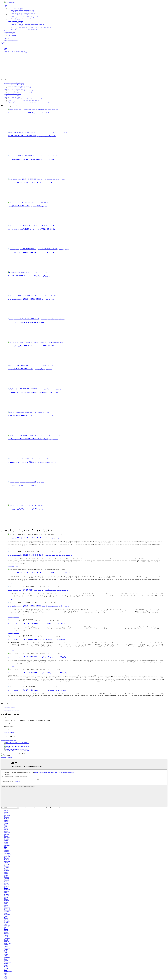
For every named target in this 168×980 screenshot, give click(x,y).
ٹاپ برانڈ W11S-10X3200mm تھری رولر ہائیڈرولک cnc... (30, 369)
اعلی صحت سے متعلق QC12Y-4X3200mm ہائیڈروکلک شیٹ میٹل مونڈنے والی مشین (39, 672)
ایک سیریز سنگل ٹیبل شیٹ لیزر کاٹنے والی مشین (28, 24)
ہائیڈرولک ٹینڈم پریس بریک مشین (23, 13)
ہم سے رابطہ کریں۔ (11, 40)
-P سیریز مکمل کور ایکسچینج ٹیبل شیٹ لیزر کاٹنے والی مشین (32, 27)
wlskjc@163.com (9, 732)
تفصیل (10, 548)
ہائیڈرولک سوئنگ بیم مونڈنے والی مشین (25, 17)
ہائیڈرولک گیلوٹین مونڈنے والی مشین (25, 16)
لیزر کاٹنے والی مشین (16, 22)
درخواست (7, 30)
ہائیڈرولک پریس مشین (15, 21)
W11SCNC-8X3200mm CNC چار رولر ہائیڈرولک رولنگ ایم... (31, 415)
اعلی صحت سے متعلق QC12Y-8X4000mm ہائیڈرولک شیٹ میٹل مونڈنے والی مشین (38, 639)
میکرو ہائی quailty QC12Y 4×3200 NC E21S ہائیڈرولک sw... (31, 299)
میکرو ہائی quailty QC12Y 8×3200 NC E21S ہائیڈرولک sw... (31, 182)
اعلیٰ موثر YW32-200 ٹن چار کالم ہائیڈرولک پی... (27, 206)
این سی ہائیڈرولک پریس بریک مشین (23, 11)
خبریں (6, 36)
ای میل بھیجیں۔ (6, 757)
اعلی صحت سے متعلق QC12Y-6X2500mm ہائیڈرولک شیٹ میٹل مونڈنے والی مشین (38, 590)
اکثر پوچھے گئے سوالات (12, 38)
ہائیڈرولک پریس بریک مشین (17, 8)
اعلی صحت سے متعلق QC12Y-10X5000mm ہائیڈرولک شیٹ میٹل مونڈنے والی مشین (39, 623)
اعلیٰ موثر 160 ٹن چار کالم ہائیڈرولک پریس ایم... (27, 509)
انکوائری (15, 548)
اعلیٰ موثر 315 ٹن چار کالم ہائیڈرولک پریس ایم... (27, 485)
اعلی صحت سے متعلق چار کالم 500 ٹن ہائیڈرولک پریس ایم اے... (32, 462)
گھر (5, 5)
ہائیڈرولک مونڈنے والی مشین (18, 14)
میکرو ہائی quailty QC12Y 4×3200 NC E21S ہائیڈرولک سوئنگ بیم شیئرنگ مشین (38, 537)
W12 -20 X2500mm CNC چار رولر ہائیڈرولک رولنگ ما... (30, 276)
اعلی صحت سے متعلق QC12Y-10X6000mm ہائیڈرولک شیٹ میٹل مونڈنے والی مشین (39, 690)
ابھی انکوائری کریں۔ (8, 740)
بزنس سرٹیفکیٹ (13, 33)
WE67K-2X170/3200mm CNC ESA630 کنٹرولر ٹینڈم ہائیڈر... (32, 136)
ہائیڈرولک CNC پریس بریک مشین (22, 10)
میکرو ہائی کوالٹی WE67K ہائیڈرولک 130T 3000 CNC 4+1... (31, 345)
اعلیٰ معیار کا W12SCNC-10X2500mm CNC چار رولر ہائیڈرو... (33, 392)
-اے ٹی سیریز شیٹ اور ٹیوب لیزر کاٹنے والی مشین (28, 25)
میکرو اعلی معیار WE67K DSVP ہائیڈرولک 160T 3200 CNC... (32, 252)
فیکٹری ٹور (12, 35)
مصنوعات (7, 6)
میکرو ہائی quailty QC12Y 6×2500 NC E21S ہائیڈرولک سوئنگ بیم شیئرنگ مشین (38, 606)
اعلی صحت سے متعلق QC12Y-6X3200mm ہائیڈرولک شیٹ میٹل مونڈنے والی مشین (38, 657)
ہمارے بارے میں (9, 32)
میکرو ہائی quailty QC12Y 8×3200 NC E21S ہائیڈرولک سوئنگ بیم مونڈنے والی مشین (41, 572)
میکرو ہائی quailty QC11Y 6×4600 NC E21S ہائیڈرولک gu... (31, 159)
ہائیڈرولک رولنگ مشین (16, 19)
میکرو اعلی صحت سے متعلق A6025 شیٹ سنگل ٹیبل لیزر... (29, 112)
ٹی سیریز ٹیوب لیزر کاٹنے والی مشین (24, 29)
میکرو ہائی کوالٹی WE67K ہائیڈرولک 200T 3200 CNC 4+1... (31, 229)
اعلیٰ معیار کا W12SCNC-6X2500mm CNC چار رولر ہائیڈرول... (33, 439)
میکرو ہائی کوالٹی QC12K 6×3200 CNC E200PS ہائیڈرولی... (32, 322)
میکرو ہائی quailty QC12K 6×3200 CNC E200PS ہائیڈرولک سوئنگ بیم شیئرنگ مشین (40, 555)
